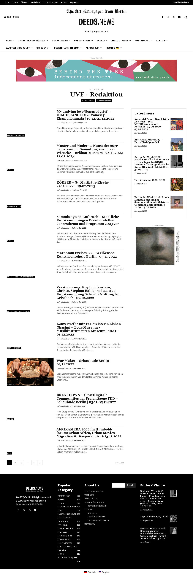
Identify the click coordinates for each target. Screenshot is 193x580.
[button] (185, 17)
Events (10, 419)
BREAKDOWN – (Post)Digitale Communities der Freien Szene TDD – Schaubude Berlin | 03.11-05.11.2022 (87, 398)
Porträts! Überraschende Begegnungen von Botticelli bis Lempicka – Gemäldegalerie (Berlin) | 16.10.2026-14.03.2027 (153, 533)
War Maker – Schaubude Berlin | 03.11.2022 (84, 362)
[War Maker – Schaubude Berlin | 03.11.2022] (30, 372)
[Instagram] (168, 17)
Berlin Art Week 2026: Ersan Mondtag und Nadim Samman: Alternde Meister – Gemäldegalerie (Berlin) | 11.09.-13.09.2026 (151, 202)
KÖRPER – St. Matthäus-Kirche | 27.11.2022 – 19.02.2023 (84, 184)
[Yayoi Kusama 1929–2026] (177, 184)
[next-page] (40, 462)
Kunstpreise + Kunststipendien (20, 277)
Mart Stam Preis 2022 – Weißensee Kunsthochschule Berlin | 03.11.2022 (87, 255)
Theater (10, 385)
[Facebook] (162, 17)
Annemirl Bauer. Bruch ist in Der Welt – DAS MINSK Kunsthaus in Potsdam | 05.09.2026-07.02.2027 (151, 124)
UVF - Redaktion (63, 122)
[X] (174, 17)
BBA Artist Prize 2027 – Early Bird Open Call (148, 141)
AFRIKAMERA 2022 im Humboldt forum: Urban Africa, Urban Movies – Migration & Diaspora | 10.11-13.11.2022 (89, 433)
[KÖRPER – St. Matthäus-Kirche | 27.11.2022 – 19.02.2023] (30, 193)
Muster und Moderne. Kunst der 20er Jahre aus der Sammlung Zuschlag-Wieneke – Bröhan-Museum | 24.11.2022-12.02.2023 (90, 151)
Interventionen (14, 206)
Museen (10, 170)
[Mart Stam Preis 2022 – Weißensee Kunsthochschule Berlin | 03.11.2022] (30, 264)
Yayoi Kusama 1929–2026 (149, 180)
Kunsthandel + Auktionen (18, 311)
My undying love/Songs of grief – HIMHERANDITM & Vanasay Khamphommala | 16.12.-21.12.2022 (86, 115)
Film (9, 453)
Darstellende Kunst (16, 135)
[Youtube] (179, 17)
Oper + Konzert (13, 348)
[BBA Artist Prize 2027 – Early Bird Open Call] (177, 144)
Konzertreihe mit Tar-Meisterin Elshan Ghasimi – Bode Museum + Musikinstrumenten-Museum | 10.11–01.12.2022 (89, 329)
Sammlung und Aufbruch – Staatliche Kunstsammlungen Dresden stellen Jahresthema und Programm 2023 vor (88, 220)
